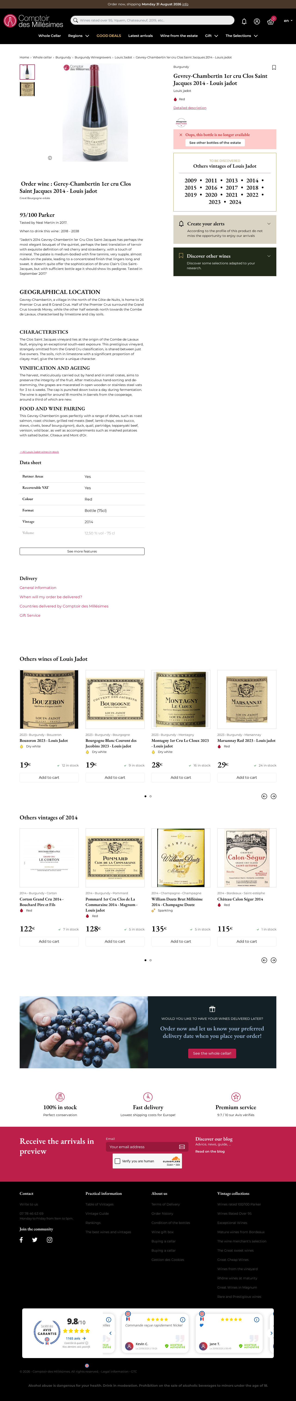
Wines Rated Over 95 (234, 1213)
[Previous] (265, 796)
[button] (60, 1104)
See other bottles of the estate (215, 143)
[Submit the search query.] (75, 20)
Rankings (93, 1223)
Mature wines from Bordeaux (241, 1232)
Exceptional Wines (232, 1223)
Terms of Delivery (165, 1204)
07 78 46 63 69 (31, 1213)
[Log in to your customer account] (257, 21)
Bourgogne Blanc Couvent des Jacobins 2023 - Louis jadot (111, 743)
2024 (235, 202)
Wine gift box (162, 1232)
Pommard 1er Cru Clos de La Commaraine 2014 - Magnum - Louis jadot (111, 904)
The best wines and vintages (108, 1232)
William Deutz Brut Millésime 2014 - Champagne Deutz (177, 901)
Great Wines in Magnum (237, 1287)
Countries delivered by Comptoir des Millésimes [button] (64, 606)
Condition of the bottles (170, 1223)
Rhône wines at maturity (237, 1278)
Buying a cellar (163, 1241)
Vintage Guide (97, 1213)
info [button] (185, 4)
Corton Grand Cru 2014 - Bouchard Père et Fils (41, 901)
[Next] (272, 796)
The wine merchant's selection (241, 1241)
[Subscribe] (182, 1147)
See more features (82, 551)
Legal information (115, 1371)
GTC (134, 1371)
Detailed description (189, 108)
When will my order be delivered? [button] (51, 597)
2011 (214, 180)
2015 (194, 187)
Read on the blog (210, 1151)
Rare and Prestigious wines (239, 1297)
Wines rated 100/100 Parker (239, 1204)
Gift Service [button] (30, 615)
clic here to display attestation (190, 1365)
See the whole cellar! (212, 1053)
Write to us (29, 1204)
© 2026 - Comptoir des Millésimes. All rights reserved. (60, 1371)
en (287, 20)
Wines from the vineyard (237, 1269)
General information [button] (38, 588)
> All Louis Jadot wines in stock (39, 451)
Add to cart (49, 777)
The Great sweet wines (235, 1250)
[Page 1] (145, 796)
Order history (162, 1213)
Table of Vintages (100, 1204)
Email (110, 1139)
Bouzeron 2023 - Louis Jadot (44, 740)
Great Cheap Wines (233, 1260)
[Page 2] (150, 796)
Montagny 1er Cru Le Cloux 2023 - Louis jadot (180, 743)
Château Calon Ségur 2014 (240, 899)
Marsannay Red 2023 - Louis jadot (246, 740)
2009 (194, 180)
